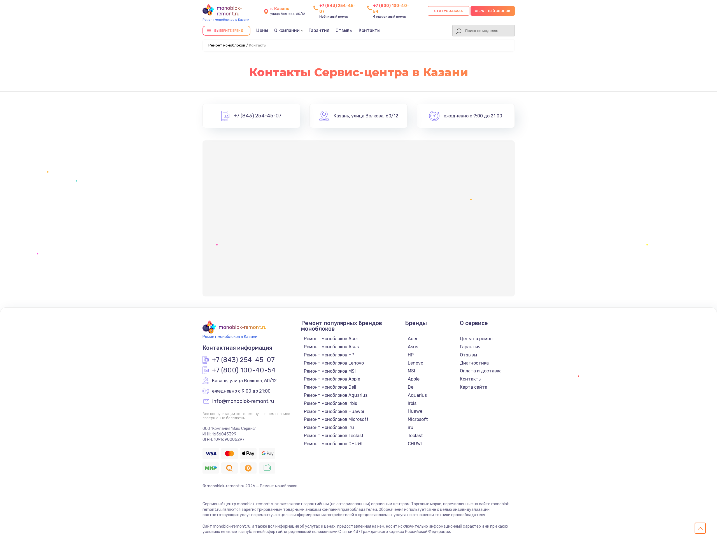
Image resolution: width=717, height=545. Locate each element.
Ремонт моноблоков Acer (331, 338)
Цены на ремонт (477, 338)
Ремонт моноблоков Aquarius (335, 395)
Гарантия (319, 30)
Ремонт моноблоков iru (329, 427)
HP (411, 355)
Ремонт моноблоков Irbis (330, 403)
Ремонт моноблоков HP (329, 355)
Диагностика (474, 363)
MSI (411, 371)
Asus (413, 346)
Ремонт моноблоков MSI (330, 371)
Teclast (415, 435)
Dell (412, 387)
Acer (413, 338)
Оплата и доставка (481, 371)
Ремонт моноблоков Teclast (334, 435)
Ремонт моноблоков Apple (332, 379)
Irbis (412, 403)
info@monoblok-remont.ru (243, 401)
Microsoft (418, 419)
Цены (262, 30)
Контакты (369, 30)
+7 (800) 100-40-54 (244, 370)
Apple (414, 379)
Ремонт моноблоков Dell (330, 387)
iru (410, 427)
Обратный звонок (493, 11)
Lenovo (415, 363)
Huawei (415, 411)
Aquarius (417, 395)
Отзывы (344, 30)
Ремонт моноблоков (226, 45)
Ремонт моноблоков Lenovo (334, 363)
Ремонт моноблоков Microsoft (336, 419)
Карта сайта (473, 387)
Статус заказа (448, 11)
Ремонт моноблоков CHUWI (333, 443)
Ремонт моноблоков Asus (331, 346)
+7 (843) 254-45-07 (257, 116)
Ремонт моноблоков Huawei (334, 411)
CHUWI (415, 443)
